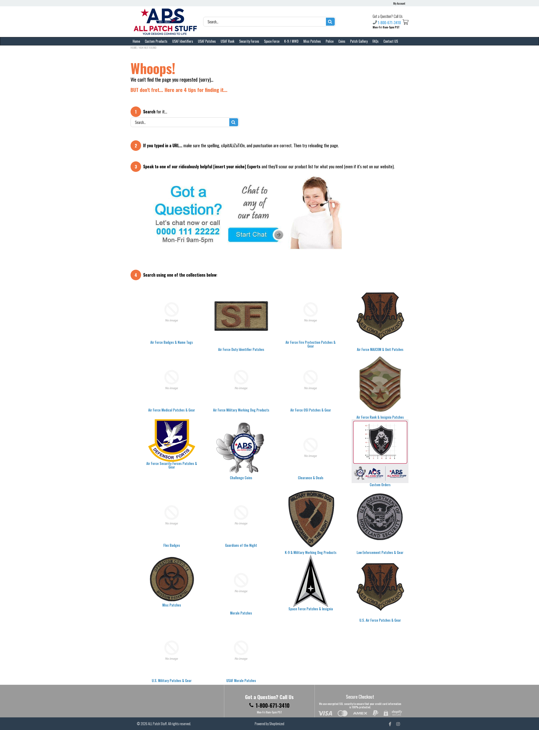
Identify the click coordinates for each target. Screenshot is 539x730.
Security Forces (249, 41)
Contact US (390, 41)
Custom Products (156, 41)
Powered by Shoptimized (269, 723)
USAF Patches (207, 41)
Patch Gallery (359, 41)
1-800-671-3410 (389, 22)
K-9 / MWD (291, 41)
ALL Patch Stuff (157, 723)
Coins (341, 41)
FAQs (375, 41)
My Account (399, 3)
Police (330, 41)
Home (136, 41)
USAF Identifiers (182, 41)
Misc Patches (312, 41)
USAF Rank (227, 41)
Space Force (271, 41)
